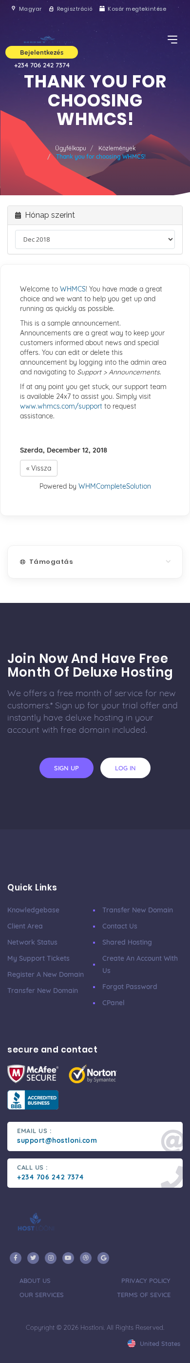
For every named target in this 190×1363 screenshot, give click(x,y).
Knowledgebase (33, 910)
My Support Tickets (38, 958)
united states (159, 1343)
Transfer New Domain (42, 990)
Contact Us (119, 926)
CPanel (113, 1002)
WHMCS (73, 289)
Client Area (25, 926)
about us (35, 1280)
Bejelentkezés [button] (41, 52)
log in (125, 768)
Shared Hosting (127, 942)
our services (41, 1295)
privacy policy (146, 1280)
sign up (66, 768)
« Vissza (38, 468)
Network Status (32, 942)
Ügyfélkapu (70, 148)
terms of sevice (144, 1295)
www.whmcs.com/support (61, 406)
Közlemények (116, 148)
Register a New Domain (45, 974)
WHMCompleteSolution (114, 486)
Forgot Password (129, 986)
